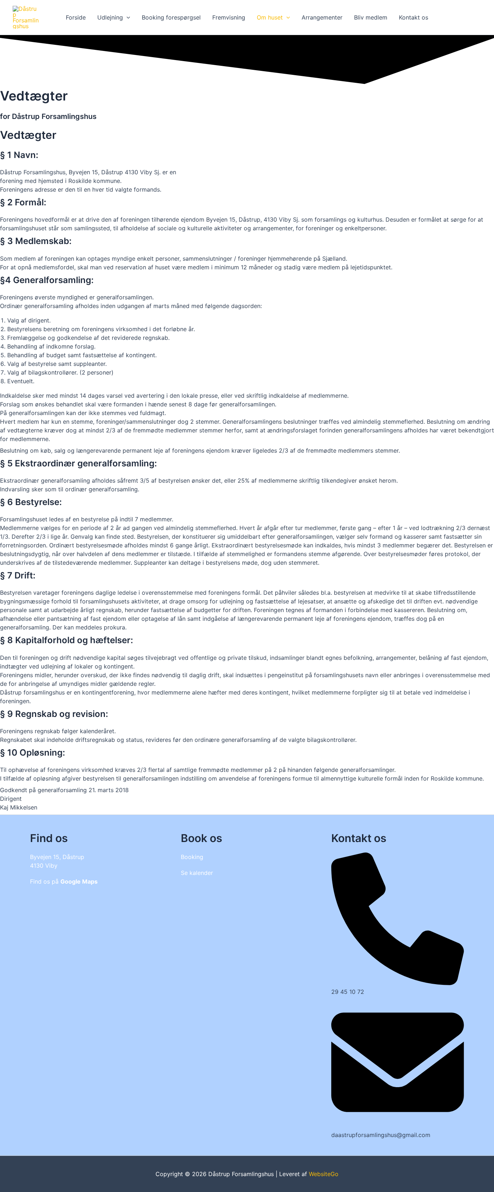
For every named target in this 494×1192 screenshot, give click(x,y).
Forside (76, 17)
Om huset (270, 17)
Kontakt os (413, 17)
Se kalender (197, 872)
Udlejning (110, 17)
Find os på (64, 881)
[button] (126, 17)
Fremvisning (228, 17)
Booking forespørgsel (171, 17)
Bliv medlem (370, 17)
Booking (192, 856)
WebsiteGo (323, 1174)
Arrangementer (322, 17)
